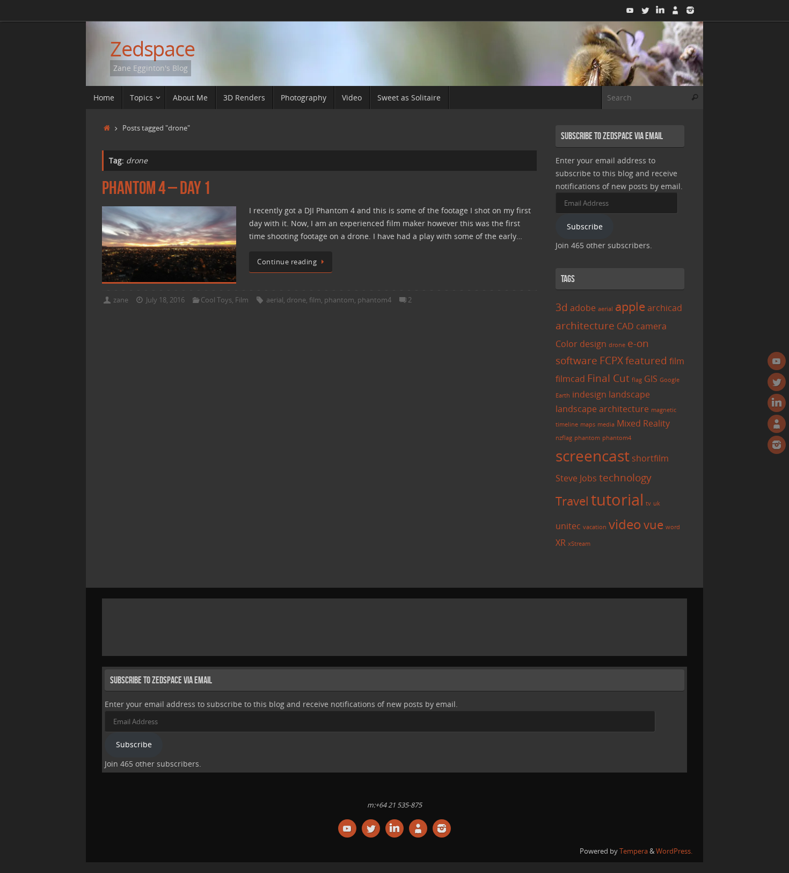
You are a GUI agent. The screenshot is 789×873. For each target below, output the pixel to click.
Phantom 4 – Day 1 (156, 188)
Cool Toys (216, 300)
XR (561, 543)
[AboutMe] (675, 10)
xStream (579, 543)
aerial (274, 300)
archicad (664, 308)
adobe (583, 308)
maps (587, 424)
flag (637, 380)
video (625, 524)
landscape (629, 394)
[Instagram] (690, 10)
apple (630, 306)
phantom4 (374, 300)
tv (648, 503)
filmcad (570, 379)
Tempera (633, 851)
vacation (595, 527)
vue (653, 524)
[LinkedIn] (660, 10)
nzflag (564, 438)
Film (242, 300)
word (673, 527)
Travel (572, 501)
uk (656, 503)
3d (562, 307)
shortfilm (650, 458)
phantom (339, 300)
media (606, 424)
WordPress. (674, 851)
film (315, 300)
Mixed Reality (643, 423)
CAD (625, 326)
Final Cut (608, 378)
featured (646, 360)
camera (651, 326)
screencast (593, 455)
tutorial (617, 499)
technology (625, 477)
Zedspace (152, 49)
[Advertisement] (300, 625)
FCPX (611, 360)
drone (296, 300)
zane (120, 300)
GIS (651, 379)
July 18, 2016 (165, 300)
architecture (585, 325)
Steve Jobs (576, 478)
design (593, 344)
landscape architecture (602, 409)
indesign (589, 394)
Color (567, 344)
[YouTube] (630, 10)
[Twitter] (645, 10)
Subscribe (585, 226)
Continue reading (287, 261)
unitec (568, 526)
